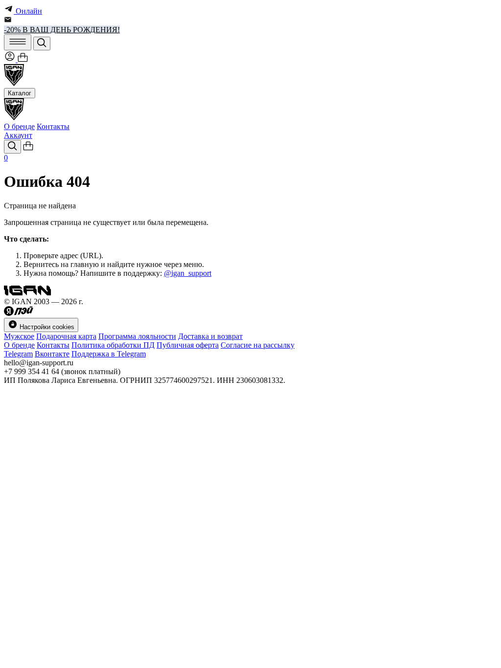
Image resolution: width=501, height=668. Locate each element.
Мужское (19, 336)
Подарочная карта (66, 336)
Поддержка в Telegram (108, 354)
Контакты (53, 126)
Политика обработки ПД (113, 345)
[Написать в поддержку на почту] (8, 21)
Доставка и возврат (210, 336)
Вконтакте (52, 354)
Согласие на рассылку (258, 345)
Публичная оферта (188, 345)
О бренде (19, 126)
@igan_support (187, 273)
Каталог (19, 93)
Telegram (18, 354)
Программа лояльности (137, 336)
